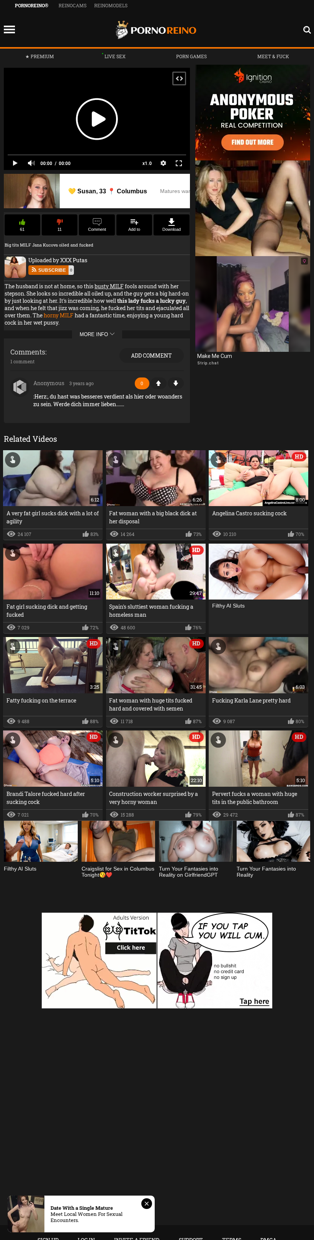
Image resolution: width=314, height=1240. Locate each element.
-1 (176, 383)
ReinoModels (111, 5)
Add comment (151, 355)
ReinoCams (73, 5)
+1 (158, 383)
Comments (27, 352)
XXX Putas (73, 260)
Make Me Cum (214, 356)
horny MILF (59, 315)
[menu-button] (9, 30)
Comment (97, 229)
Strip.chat (208, 363)
